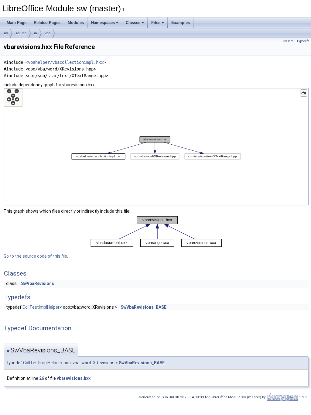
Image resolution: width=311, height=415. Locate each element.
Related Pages (47, 22)
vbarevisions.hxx (74, 378)
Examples (180, 22)
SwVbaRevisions (37, 283)
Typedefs (302, 41)
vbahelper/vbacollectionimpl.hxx (65, 62)
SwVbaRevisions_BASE (143, 307)
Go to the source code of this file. (36, 256)
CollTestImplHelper (41, 307)
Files (155, 22)
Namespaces (103, 22)
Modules (76, 22)
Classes (133, 22)
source (20, 33)
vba (47, 33)
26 (41, 378)
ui (35, 33)
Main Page (16, 22)
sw (5, 33)
